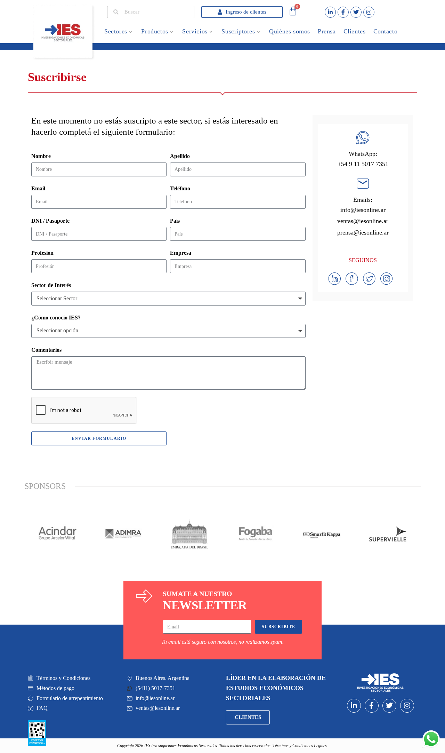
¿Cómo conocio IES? (56, 317)
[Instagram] (368, 12)
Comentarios (46, 350)
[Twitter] (356, 12)
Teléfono (180, 188)
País (175, 221)
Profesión (42, 253)
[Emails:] (363, 183)
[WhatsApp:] (363, 137)
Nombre (41, 156)
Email (38, 188)
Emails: (362, 199)
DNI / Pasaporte (50, 221)
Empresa (180, 253)
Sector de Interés (51, 285)
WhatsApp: (363, 153)
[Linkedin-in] (330, 12)
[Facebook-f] (343, 12)
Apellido (180, 156)
